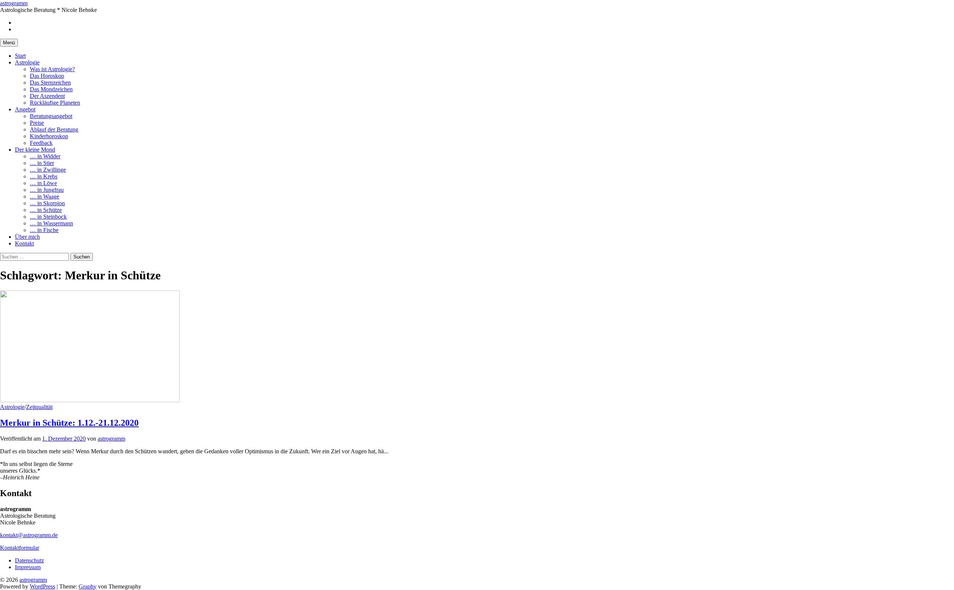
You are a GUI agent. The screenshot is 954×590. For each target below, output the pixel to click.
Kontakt (24, 243)
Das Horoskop (47, 76)
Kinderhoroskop (49, 136)
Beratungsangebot (51, 116)
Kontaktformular (19, 548)
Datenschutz (29, 560)
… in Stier (42, 163)
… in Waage (44, 196)
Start (20, 56)
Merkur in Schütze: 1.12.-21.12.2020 (69, 423)
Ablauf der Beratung (54, 129)
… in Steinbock (48, 216)
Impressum (28, 567)
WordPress (42, 586)
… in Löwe (43, 183)
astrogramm (14, 3)
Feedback (41, 143)
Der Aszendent (47, 96)
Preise (37, 123)
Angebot (25, 109)
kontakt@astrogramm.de (29, 535)
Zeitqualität (39, 407)
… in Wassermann (51, 223)
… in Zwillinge (48, 169)
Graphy (88, 586)
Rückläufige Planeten (55, 102)
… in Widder (45, 156)
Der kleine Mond (35, 149)
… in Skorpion (47, 203)
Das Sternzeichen (50, 82)
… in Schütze (46, 210)
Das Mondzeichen (51, 89)
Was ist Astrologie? (52, 69)
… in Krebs (43, 176)
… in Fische (44, 230)
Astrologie (27, 62)
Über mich (27, 237)
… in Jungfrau (47, 190)
